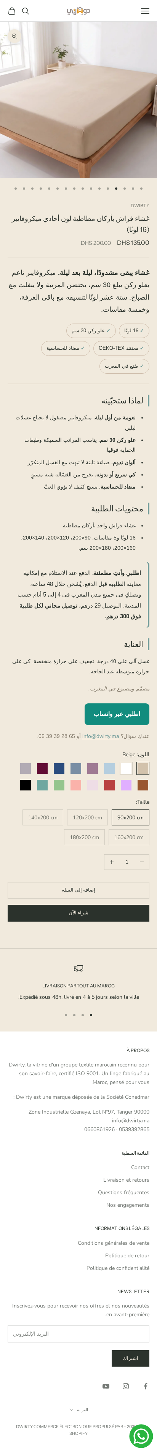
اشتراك (130, 1358)
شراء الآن (78, 912)
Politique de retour (127, 1255)
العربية (82, 1409)
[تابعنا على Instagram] (126, 1386)
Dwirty (140, 205)
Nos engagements (127, 1205)
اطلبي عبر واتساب (117, 714)
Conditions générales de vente (113, 1243)
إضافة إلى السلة (78, 890)
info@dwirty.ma (100, 736)
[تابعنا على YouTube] (106, 1386)
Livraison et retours (126, 1180)
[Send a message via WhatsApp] (141, 1436)
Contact (140, 1167)
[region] (78, 982)
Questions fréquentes (123, 1192)
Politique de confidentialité (118, 1268)
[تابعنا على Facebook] (145, 1386)
